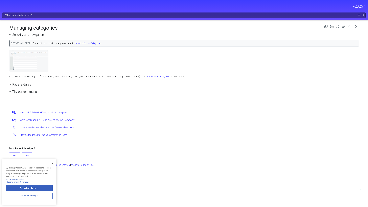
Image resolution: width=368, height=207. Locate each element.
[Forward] (355, 26)
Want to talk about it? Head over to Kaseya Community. (48, 120)
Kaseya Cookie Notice (15, 179)
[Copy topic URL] (326, 26)
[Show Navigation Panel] (3, 5)
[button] (358, 15)
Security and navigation (28, 35)
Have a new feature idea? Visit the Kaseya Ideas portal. (47, 127)
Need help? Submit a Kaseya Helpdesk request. (44, 112)
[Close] (52, 163)
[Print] (332, 26)
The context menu (24, 91)
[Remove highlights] (344, 26)
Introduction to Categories (88, 43)
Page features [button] (21, 84)
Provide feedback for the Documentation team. (44, 135)
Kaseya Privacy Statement (17, 182)
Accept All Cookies (29, 188)
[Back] (350, 26)
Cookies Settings (61, 165)
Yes (14, 155)
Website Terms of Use (82, 165)
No (27, 155)
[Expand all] (338, 26)
